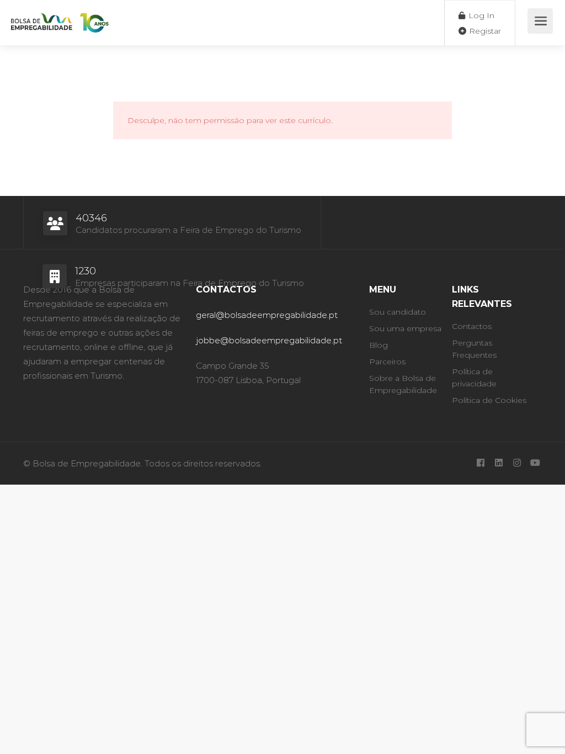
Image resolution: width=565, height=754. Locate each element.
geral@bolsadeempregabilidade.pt (267, 315)
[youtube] (535, 463)
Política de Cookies (489, 400)
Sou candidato (397, 312)
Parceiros (387, 362)
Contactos (472, 326)
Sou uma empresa (405, 328)
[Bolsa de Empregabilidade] (60, 17)
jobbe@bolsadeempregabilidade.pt (269, 340)
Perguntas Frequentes (474, 349)
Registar (484, 31)
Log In (480, 15)
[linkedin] (498, 463)
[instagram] (517, 463)
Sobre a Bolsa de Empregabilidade (403, 384)
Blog (378, 345)
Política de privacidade (474, 378)
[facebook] (480, 463)
